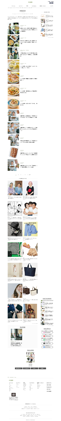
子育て (24, 382)
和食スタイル (38, 414)
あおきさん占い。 (49, 382)
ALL (8, 7)
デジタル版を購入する (26, 368)
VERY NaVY (49, 389)
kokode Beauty (28, 416)
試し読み (34, 368)
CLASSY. (24, 414)
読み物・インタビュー (40, 382)
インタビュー (38, 384)
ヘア (16, 385)
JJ (21, 414)
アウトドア (17, 7)
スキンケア (17, 384)
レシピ (11, 7)
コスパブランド (10, 387)
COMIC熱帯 (28, 415)
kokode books (32, 416)
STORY (29, 414)
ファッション (11, 382)
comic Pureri (31, 415)
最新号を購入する (18, 368)
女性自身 (21, 415)
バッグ (10, 384)
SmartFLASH (24, 415)
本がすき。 (40, 415)
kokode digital (36, 416)
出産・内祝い (24, 385)
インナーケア (17, 387)
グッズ (24, 387)
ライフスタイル (32, 382)
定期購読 (42, 368)
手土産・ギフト (26, 7)
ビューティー (18, 382)
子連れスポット (25, 384)
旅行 (20, 7)
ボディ (17, 386)
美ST (33, 414)
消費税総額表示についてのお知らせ (30, 403)
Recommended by (34, 323)
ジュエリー (10, 385)
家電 (31, 7)
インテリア (14, 7)
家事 (22, 7)
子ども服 (24, 386)
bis (35, 414)
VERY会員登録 (49, 391)
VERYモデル (38, 386)
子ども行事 (24, 388)
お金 (29, 7)
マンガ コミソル (36, 415)
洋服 (9, 386)
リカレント (38, 387)
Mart (31, 414)
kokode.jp (24, 416)
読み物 (38, 388)
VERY (26, 414)
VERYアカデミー (39, 385)
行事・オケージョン (11, 388)
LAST (29, 174)
